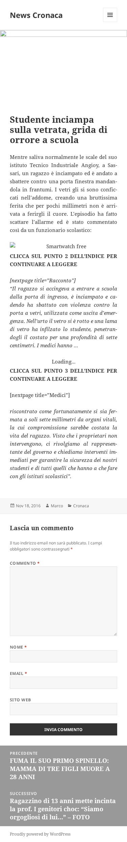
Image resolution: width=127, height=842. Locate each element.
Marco (57, 506)
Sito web (20, 700)
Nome (18, 647)
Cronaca (81, 506)
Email (18, 673)
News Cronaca (36, 15)
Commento (25, 563)
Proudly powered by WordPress (40, 834)
